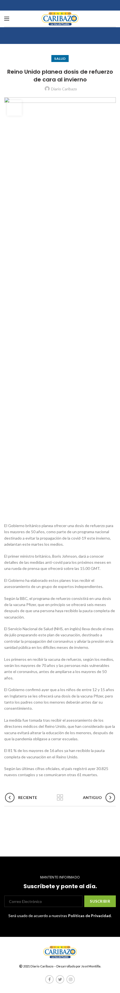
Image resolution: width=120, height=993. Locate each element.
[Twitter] (60, 979)
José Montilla (90, 966)
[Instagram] (70, 979)
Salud (60, 58)
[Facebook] (49, 979)
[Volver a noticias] (60, 797)
